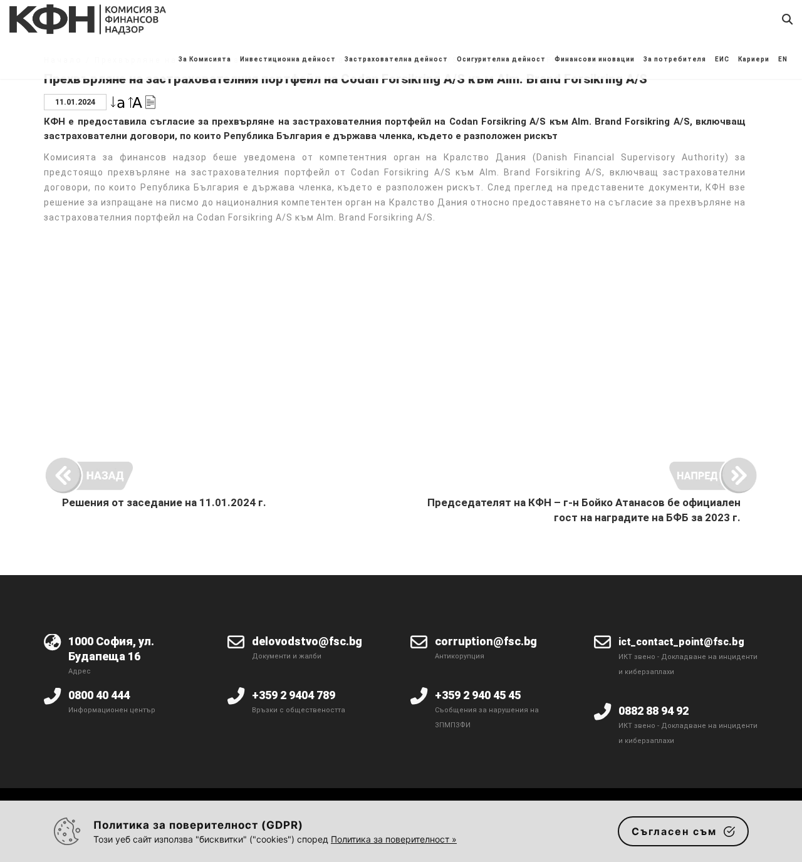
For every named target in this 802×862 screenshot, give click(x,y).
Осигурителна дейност (501, 59)
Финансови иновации (595, 59)
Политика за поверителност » (394, 839)
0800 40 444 (99, 695)
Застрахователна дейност (396, 59)
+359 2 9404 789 (293, 695)
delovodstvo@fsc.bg (307, 641)
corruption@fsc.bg (486, 641)
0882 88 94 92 (653, 710)
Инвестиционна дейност (288, 59)
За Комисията (205, 59)
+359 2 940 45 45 (478, 695)
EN (783, 59)
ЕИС (722, 59)
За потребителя (674, 59)
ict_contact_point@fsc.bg (681, 642)
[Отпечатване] (150, 101)
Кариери (753, 59)
